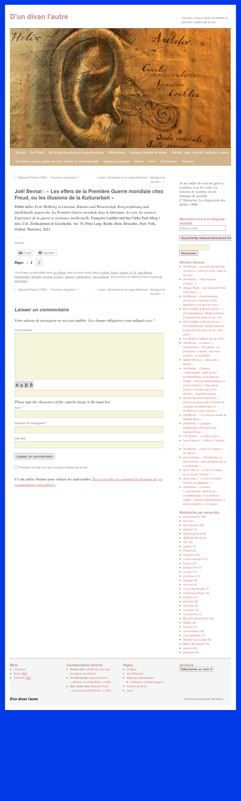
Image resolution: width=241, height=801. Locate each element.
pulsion (58, 277)
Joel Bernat (144, 272)
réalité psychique (194, 593)
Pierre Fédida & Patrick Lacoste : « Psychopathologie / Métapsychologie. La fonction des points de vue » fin (204, 313)
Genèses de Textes (137, 686)
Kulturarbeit (22, 277)
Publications (168, 161)
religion (188, 597)
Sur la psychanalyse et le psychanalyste (76, 152)
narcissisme (190, 525)
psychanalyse (191, 516)
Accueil (21, 152)
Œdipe (187, 622)
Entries (20, 673)
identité (188, 529)
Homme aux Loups (195, 639)
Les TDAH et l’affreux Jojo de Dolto (203, 338)
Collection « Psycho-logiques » (147, 682)
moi (185, 521)
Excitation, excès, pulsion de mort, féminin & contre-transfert (57, 161)
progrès (47, 277)
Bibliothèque (116, 152)
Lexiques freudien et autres (148, 152)
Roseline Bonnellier (196, 618)
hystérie (188, 627)
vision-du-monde (194, 588)
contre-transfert (193, 559)
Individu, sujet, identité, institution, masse (200, 152)
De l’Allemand (135, 673)
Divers (139, 161)
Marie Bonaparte (194, 644)
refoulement (191, 631)
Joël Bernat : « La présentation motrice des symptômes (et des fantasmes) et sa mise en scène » (201, 300)
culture (104, 272)
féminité (188, 601)
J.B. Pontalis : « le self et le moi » (201, 436)
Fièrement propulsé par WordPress (204, 699)
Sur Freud (37, 152)
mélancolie (190, 567)
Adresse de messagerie (31, 423)
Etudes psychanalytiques (140, 677)
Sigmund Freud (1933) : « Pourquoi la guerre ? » (47, 177)
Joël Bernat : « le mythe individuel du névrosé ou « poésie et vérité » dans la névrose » (204, 270)
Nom (19, 408)
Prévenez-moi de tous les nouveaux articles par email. (53, 467)
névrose (36, 277)
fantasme (189, 652)
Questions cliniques (116, 161)
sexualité (189, 610)
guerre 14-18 (127, 272)
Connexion (20, 669)
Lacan (187, 563)
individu (188, 605)
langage (188, 580)
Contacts (188, 161)
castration (189, 614)
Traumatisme (100, 277)
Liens (152, 161)
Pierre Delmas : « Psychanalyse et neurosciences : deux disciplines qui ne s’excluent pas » (204, 461)
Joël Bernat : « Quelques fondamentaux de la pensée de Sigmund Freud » (200, 427)
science (70, 277)
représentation (192, 533)
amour (187, 648)
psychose (189, 576)
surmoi (187, 546)
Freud (114, 272)
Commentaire (23, 330)
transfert (188, 555)
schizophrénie (192, 635)
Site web (20, 438)
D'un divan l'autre (39, 16)
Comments (22, 677)
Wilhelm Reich (192, 538)
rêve (186, 542)
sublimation (83, 277)
